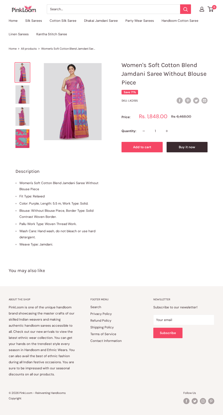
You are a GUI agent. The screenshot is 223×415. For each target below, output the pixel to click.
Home (13, 20)
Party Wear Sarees (139, 20)
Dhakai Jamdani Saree (101, 20)
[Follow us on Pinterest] (211, 401)
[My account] (202, 9)
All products (29, 48)
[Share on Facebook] (180, 100)
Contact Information (106, 341)
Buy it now (187, 147)
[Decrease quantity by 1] (143, 131)
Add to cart (142, 147)
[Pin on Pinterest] (188, 100)
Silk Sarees (33, 20)
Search (95, 307)
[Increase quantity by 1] (166, 131)
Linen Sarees (19, 34)
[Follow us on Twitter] (195, 401)
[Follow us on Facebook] (186, 401)
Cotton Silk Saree (63, 20)
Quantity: (129, 131)
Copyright (15, 398)
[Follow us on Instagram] (203, 401)
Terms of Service (103, 334)
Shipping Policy (102, 327)
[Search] (185, 9)
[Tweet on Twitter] (196, 100)
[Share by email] (204, 100)
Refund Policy (100, 320)
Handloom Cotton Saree (180, 20)
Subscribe (168, 333)
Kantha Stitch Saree (51, 34)
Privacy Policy (101, 314)
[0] (210, 9)
